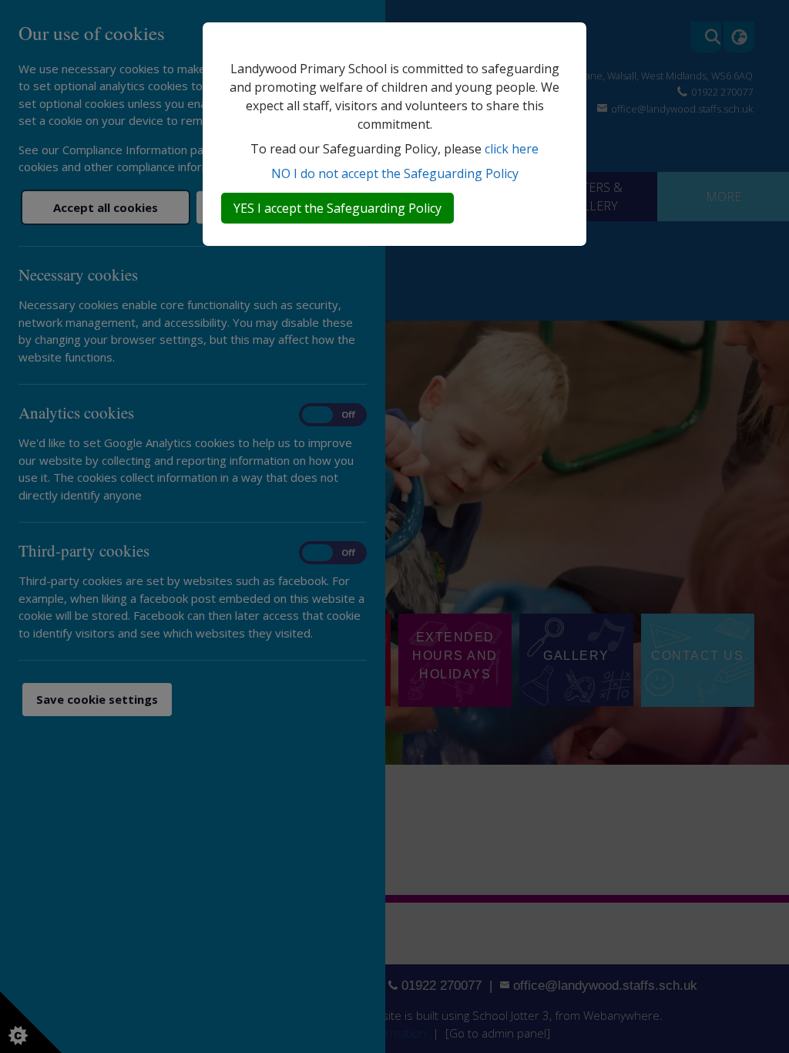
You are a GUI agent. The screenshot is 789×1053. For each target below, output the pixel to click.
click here (512, 148)
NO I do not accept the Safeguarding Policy (395, 173)
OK (337, 208)
